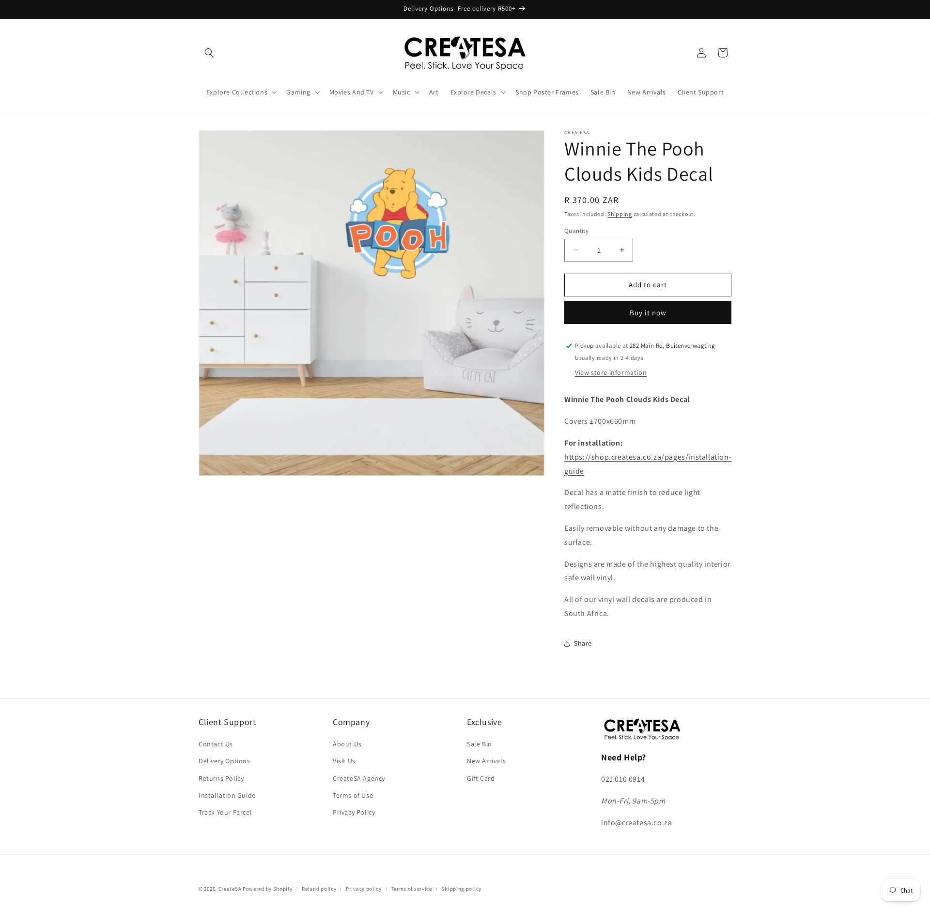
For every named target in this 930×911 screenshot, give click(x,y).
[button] (209, 52)
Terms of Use (353, 795)
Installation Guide (227, 795)
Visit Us (344, 761)
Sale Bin (479, 744)
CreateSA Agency (359, 778)
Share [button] (583, 643)
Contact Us (216, 744)
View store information (611, 372)
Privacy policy (364, 888)
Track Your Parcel (225, 812)
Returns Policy (221, 778)
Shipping (619, 213)
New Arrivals (486, 761)
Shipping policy (461, 888)
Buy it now (648, 312)
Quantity (576, 231)
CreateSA (230, 888)
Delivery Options (224, 761)
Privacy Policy (354, 812)
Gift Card (481, 778)
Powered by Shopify (268, 888)
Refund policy (319, 888)
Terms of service (411, 888)
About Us (347, 744)
